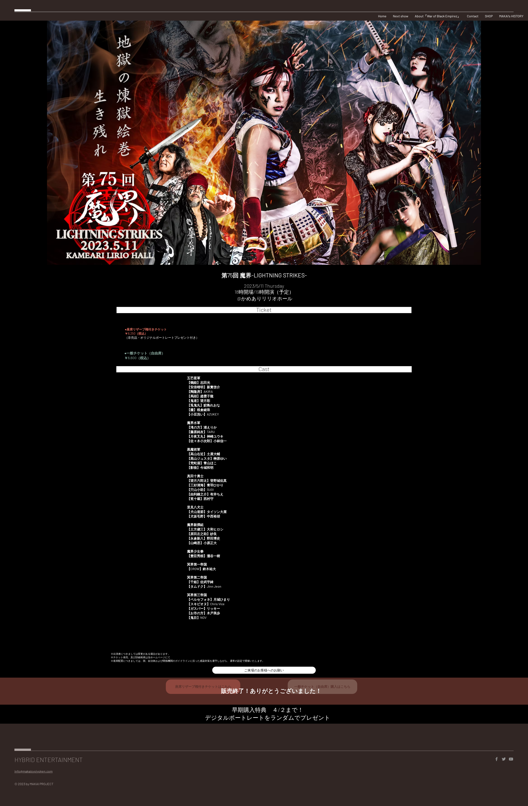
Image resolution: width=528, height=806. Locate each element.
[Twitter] (503, 759)
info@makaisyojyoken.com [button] (33, 771)
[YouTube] (511, 759)
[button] (473, 16)
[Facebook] (496, 759)
